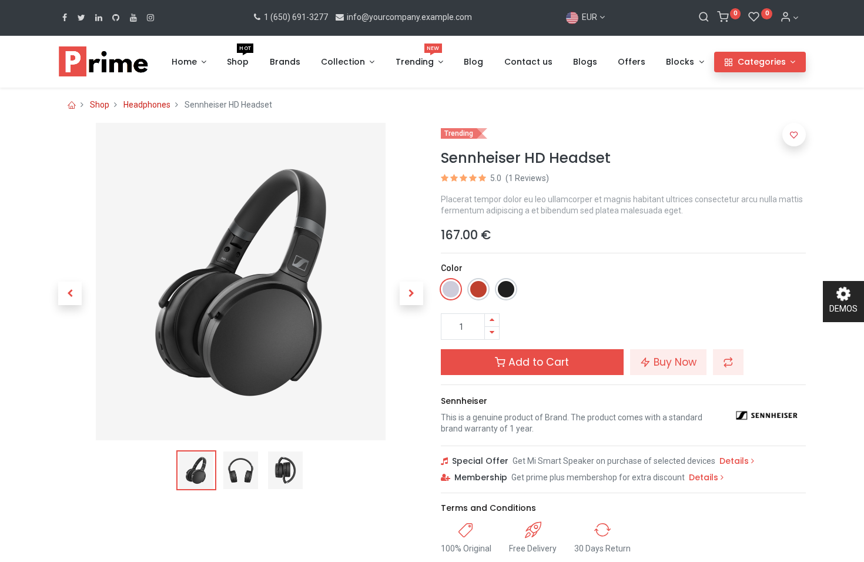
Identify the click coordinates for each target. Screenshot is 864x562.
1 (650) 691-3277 (295, 17)
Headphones (146, 104)
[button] (70, 293)
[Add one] (492, 320)
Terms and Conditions (488, 508)
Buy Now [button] (673, 362)
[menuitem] (237, 62)
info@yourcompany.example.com (409, 17)
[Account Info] (789, 17)
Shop (99, 104)
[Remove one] (492, 333)
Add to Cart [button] (537, 362)
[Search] (703, 17)
